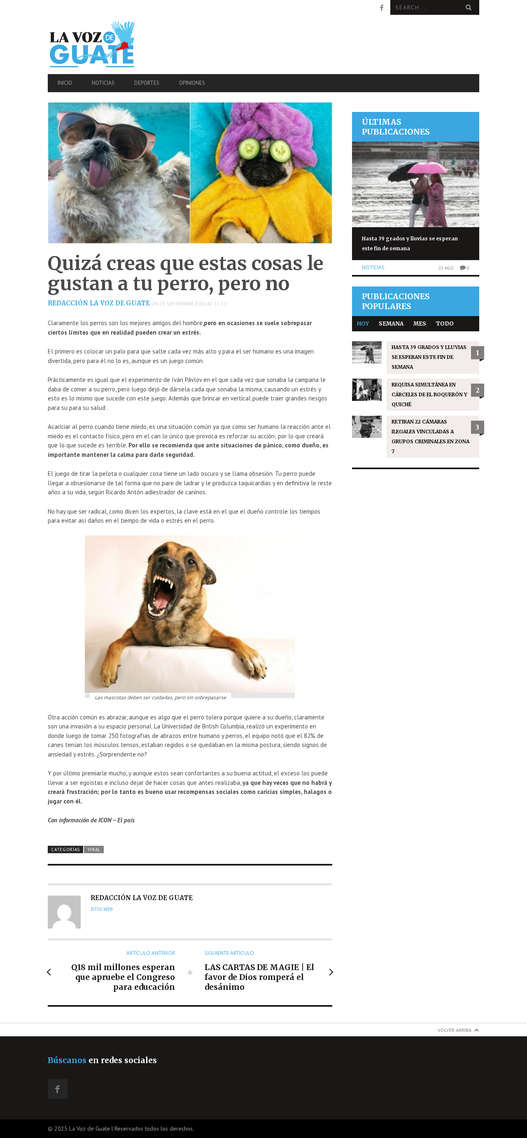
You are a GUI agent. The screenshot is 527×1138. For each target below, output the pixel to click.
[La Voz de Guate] (112, 44)
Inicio (65, 82)
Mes (419, 323)
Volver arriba (454, 1030)
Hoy (363, 323)
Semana (391, 323)
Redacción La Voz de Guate (99, 303)
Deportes (146, 82)
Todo (445, 323)
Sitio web (102, 909)
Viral (94, 849)
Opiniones (192, 82)
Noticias (103, 82)
